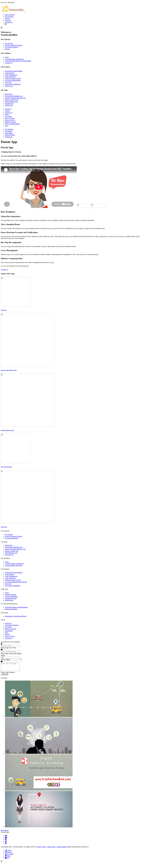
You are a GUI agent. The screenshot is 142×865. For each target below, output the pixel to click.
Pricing (7, 18)
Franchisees (9, 631)
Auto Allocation (10, 77)
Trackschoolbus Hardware (13, 565)
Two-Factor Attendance (12, 84)
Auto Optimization (11, 75)
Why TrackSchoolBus (12, 124)
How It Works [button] (9, 15)
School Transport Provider (13, 45)
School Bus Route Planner (13, 71)
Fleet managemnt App (6, 466)
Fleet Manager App (11, 101)
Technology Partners (12, 625)
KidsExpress (9, 600)
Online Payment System (13, 78)
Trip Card (8, 82)
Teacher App (9, 103)
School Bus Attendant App (14, 96)
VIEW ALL (9, 86)
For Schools (9, 43)
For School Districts (11, 47)
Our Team (8, 116)
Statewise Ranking (11, 609)
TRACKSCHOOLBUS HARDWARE (18, 61)
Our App (8, 20)
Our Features (9, 16)
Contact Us (8, 22)
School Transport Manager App (15, 98)
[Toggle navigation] (24, 11)
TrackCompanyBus (11, 596)
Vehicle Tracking (10, 594)
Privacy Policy (41, 847)
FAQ (6, 126)
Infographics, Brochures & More (15, 616)
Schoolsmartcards (11, 598)
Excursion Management (13, 80)
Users (7, 57)
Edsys (7, 593)
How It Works (9, 118)
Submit (4, 674)
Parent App (8, 94)
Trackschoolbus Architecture (14, 59)
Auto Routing (9, 73)
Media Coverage (10, 122)
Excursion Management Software (16, 582)
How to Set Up (10, 120)
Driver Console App (11, 100)
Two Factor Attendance (12, 586)
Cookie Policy (51, 847)
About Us (8, 109)
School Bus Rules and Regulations (16, 607)
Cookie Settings (61, 847)
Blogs (7, 114)
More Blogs (5, 830)
